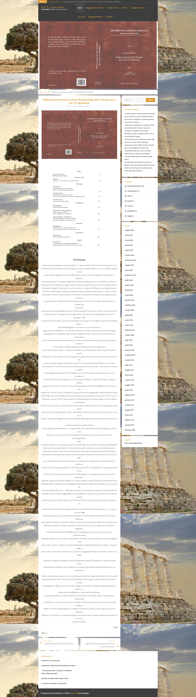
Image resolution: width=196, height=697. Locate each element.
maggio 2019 (129, 370)
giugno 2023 (129, 285)
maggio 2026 (129, 230)
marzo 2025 (129, 250)
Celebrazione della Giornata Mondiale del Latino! (58, 666)
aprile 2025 (129, 245)
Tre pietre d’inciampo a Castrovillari (53, 683)
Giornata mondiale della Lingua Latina (54, 678)
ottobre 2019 (129, 360)
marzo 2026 (129, 240)
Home (80, 8)
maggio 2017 (129, 410)
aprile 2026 (129, 235)
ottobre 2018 (129, 380)
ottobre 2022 (129, 310)
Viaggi (129, 216)
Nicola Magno (85, 106)
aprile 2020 (129, 345)
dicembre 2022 (130, 305)
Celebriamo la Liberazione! (50, 661)
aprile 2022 (129, 315)
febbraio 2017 (130, 420)
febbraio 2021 (130, 330)
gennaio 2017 (129, 425)
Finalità (124, 8)
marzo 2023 (129, 295)
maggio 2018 (129, 385)
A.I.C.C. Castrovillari (52, 7)
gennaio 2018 (129, 400)
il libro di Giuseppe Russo (133, 443)
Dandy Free (74, 693)
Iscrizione (81, 17)
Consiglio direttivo (137, 8)
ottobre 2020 (129, 335)
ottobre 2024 (129, 255)
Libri (49, 92)
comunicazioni (132, 191)
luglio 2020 (129, 340)
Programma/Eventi (95, 17)
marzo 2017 (129, 415)
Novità (129, 201)
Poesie (129, 206)
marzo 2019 (129, 375)
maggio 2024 (129, 265)
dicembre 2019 (130, 355)
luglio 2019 (129, 365)
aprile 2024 (129, 270)
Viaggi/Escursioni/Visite (94, 8)
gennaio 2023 (129, 300)
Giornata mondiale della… (55, 1)
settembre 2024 (130, 260)
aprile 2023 (129, 290)
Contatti (109, 17)
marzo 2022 (129, 320)
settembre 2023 (130, 275)
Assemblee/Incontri (134, 186)
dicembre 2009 (130, 430)
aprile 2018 (129, 390)
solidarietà (131, 211)
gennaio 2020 (129, 350)
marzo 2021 (129, 325)
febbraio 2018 (130, 395)
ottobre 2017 (129, 405)
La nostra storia (112, 8)
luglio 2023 (129, 280)
